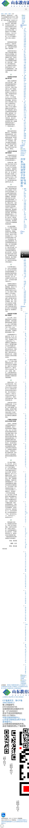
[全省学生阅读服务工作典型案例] (24, 681)
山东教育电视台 (17, 688)
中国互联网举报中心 (11, 717)
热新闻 (23, 306)
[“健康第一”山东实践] (24, 142)
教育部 (9, 685)
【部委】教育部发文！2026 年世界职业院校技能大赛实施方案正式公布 (25, 87)
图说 (23, 145)
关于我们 (16, 697)
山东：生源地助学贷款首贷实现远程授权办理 (25, 296)
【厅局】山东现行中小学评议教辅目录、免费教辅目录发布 (25, 128)
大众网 (4, 688)
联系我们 (21, 697)
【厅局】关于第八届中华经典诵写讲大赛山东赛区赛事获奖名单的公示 (25, 61)
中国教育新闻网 (15, 685)
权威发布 (24, 25)
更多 (22, 27)
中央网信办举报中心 (22, 820)
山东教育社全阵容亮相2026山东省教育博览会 (25, 266)
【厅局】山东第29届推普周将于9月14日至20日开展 (25, 109)
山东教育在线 (9, 688)
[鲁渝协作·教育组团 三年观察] (24, 676)
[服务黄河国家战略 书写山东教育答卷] (24, 19)
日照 (9, 14)
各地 (6, 14)
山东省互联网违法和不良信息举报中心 (14, 720)
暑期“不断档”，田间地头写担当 (25, 193)
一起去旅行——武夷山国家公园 (25, 280)
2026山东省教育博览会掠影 (25, 204)
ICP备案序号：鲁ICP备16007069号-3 (12, 701)
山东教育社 (14, 686)
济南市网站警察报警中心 (7, 821)
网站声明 (11, 697)
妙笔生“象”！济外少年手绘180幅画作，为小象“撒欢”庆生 (25, 219)
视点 (23, 231)
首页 (2, 14)
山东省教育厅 (22, 685)
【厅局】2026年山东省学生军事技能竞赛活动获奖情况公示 (25, 38)
